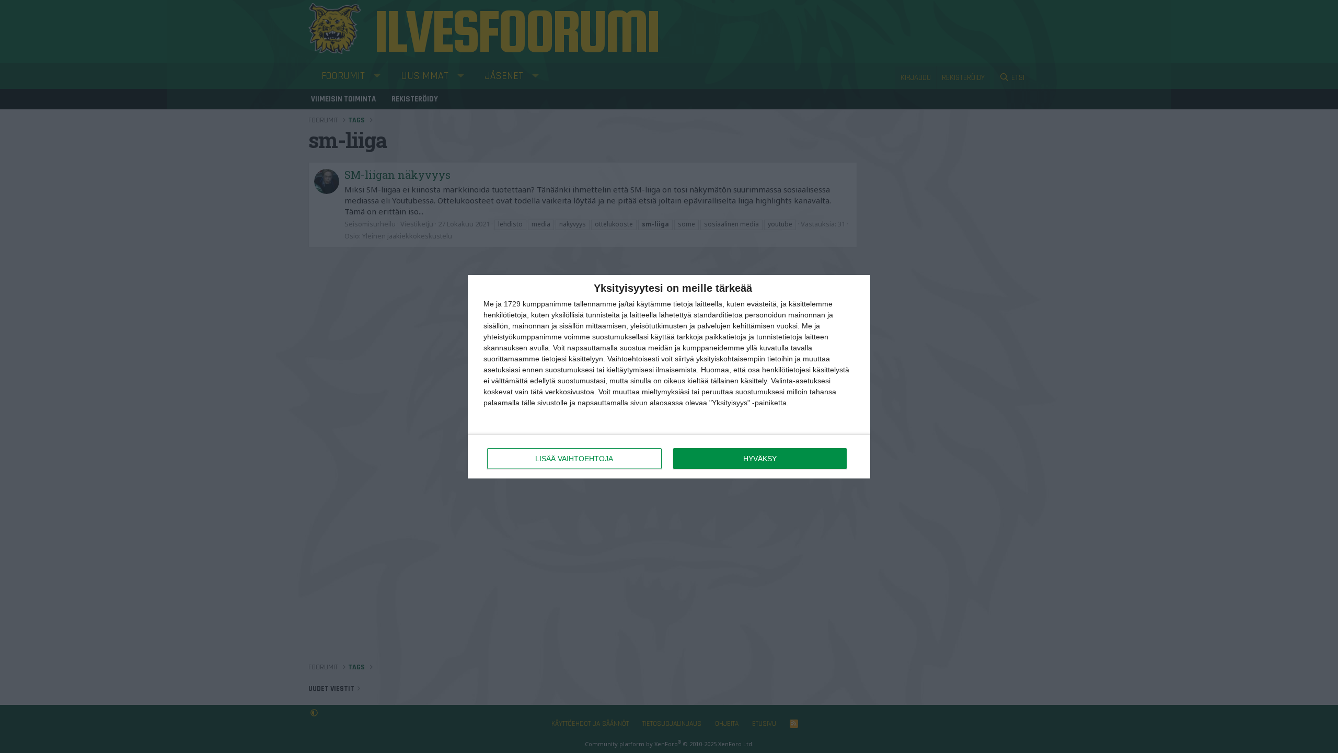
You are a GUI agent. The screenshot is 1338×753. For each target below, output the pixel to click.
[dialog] (669, 376)
